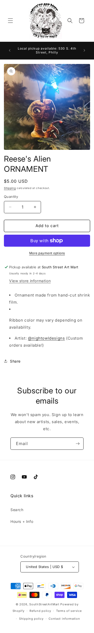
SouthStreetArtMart (44, 604)
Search (17, 509)
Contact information (64, 618)
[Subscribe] (77, 443)
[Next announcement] (84, 50)
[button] (10, 20)
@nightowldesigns (46, 338)
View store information (30, 281)
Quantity (11, 196)
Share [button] (15, 361)
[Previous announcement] (9, 50)
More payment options (47, 253)
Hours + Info (21, 521)
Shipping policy (31, 618)
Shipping (10, 188)
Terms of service (68, 611)
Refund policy (40, 611)
